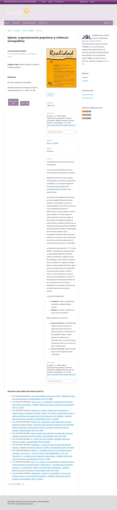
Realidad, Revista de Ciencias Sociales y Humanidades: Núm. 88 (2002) (47, 447)
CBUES (98, 41)
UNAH (91, 41)
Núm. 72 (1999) (28, 31)
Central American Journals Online (20, 1)
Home (43, 2)
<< (8, 484)
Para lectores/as (87, 95)
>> (23, 484)
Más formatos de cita (55, 132)
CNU (87, 41)
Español (85, 81)
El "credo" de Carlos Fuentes (42, 439)
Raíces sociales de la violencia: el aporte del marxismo (52, 433)
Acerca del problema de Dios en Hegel (46, 396)
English (85, 77)
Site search (59, 2)
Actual (6, 23)
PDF (51, 94)
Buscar (108, 23)
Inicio (9, 31)
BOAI (58, 248)
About (50, 2)
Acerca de (43, 23)
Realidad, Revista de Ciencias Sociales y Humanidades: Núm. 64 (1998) (39, 436)
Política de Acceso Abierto (56, 186)
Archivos (16, 23)
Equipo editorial (29, 23)
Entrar (92, 2)
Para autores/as (87, 98)
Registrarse (84, 2)
